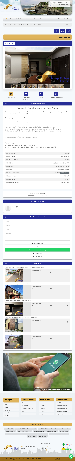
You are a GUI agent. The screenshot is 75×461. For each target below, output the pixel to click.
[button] (10, 66)
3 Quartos (42, 408)
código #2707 (10, 431)
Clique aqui (31, 195)
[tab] (9, 43)
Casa (31, 24)
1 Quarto (42, 403)
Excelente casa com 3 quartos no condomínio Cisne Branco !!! (21, 284)
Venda (12, 24)
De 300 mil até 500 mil (63, 408)
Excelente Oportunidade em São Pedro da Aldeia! (18, 300)
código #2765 (43, 428)
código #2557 (9, 428)
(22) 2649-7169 (62, 2)
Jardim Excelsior (9, 413)
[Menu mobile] (6, 19)
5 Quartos (42, 414)
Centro (6, 404)
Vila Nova (7, 415)
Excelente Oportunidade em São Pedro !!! (16, 334)
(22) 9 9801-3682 (63, 5)
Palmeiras (7, 410)
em (39, 431)
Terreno (24, 414)
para (54, 428)
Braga (6, 407)
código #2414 (65, 428)
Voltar (68, 24)
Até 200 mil (60, 403)
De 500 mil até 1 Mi (62, 411)
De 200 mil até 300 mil (63, 405)
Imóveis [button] (11, 19)
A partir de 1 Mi (61, 414)
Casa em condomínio (27, 408)
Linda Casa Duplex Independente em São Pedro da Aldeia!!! (21, 317)
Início (7, 24)
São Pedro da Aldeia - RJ (21, 24)
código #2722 (20, 428)
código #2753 (26, 431)
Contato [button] (28, 19)
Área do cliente (63, 19)
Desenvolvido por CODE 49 (68, 459)
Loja (23, 411)
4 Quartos (42, 411)
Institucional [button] (19, 19)
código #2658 (31, 428)
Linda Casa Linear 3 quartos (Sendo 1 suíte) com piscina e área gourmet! (24, 267)
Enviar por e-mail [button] (38, 243)
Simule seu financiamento (41, 19)
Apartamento (25, 405)
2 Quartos (42, 405)
